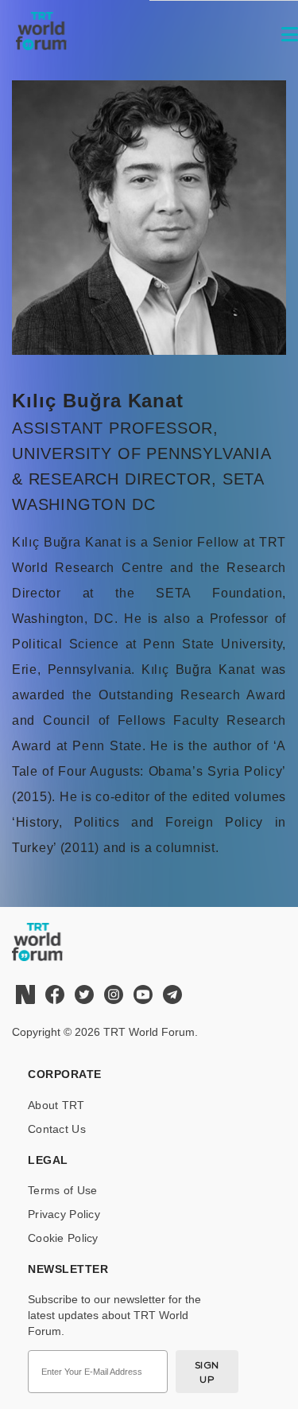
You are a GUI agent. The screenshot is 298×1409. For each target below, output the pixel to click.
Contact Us (57, 1129)
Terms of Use (62, 1190)
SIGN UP (207, 1372)
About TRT (56, 1105)
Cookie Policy (63, 1238)
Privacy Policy (64, 1214)
